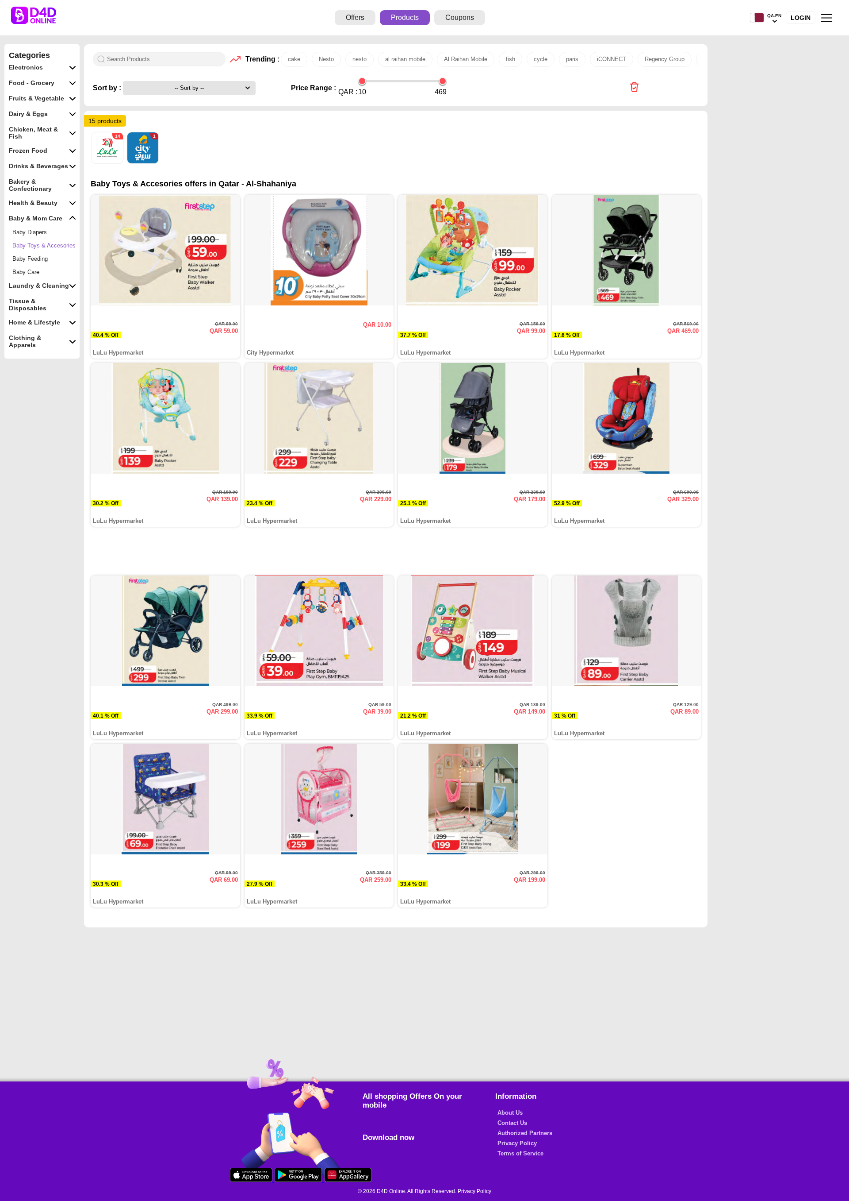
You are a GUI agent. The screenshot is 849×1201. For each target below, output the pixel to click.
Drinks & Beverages (38, 166)
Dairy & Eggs (28, 113)
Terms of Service (520, 1153)
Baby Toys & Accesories (44, 245)
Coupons (459, 17)
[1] (143, 161)
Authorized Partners (524, 1133)
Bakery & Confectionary (30, 185)
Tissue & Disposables (27, 304)
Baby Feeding (30, 258)
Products (405, 17)
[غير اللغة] (757, 18)
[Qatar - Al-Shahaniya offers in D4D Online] (634, 88)
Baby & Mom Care (35, 218)
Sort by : (108, 88)
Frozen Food (28, 150)
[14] (108, 161)
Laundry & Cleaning (39, 285)
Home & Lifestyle (34, 322)
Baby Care (25, 272)
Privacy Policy (517, 1143)
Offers (355, 17)
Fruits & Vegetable (36, 98)
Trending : (260, 59)
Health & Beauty (33, 202)
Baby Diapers (29, 232)
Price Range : (313, 88)
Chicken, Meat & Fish (33, 133)
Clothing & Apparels (25, 341)
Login (801, 17)
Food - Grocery (31, 82)
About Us (510, 1112)
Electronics (26, 67)
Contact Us (512, 1123)
